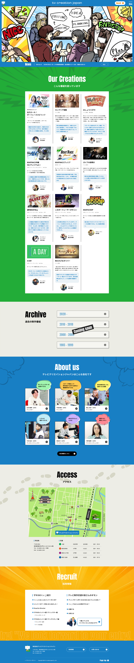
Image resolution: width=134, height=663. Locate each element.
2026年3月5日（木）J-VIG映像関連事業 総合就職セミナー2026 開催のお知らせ (64, 64)
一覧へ (104, 64)
